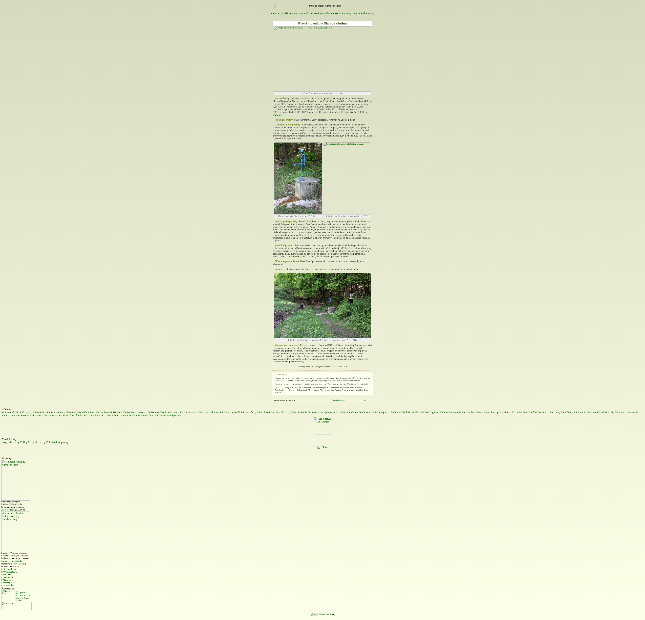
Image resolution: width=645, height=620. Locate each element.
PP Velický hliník (8, 583)
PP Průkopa (567, 412)
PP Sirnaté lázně (595, 412)
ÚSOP (296, 112)
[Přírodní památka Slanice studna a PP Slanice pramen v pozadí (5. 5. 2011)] (322, 338)
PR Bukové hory (56, 412)
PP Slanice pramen (305, 256)
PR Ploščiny (414, 412)
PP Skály (609, 412)
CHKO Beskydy (342, 13)
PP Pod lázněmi (466, 412)
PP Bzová (71, 412)
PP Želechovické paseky (168, 415)
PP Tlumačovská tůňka (71, 415)
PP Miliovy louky (8, 569)
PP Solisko (37, 415)
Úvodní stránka (338, 400)
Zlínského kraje (8, 510)
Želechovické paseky (57, 442)
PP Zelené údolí (145, 415)
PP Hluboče (116, 412)
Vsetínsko (318, 13)
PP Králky (274, 412)
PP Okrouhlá (365, 412)
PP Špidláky (6, 580)
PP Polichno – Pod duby (547, 412)
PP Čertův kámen (86, 412)
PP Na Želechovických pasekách (321, 412)
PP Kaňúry (262, 412)
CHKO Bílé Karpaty (363, 13)
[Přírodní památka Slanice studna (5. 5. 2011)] (322, 91)
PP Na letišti (297, 412)
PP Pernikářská (399, 412)
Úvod (274, 13)
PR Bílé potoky (24, 412)
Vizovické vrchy (37, 442)
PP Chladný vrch (189, 412)
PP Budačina (39, 412)
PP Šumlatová (51, 415)
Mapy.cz (277, 115)
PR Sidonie (580, 412)
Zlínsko (329, 13)
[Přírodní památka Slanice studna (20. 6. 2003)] (347, 214)
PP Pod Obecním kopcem (489, 412)
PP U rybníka (121, 415)
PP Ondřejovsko (381, 412)
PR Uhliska (107, 415)
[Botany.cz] (16, 610)
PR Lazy (285, 412)
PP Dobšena (102, 412)
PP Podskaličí (526, 412)
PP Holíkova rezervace (135, 412)
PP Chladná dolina (169, 412)
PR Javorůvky (248, 412)
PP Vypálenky (7, 585)
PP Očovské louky (9, 572)
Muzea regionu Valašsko (12, 561)
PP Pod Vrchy (511, 412)
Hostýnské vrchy (10, 442)
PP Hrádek (153, 412)
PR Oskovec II (7, 577)
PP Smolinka (24, 415)
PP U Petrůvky (92, 415)
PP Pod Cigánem (430, 412)
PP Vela (132, 415)
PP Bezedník (8, 412)
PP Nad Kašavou (349, 412)
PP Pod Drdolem (449, 412)
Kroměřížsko (285, 13)
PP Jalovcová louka (209, 412)
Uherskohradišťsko (302, 13)
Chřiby (23, 442)
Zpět (364, 400)
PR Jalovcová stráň (230, 412)
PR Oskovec (6, 575)
